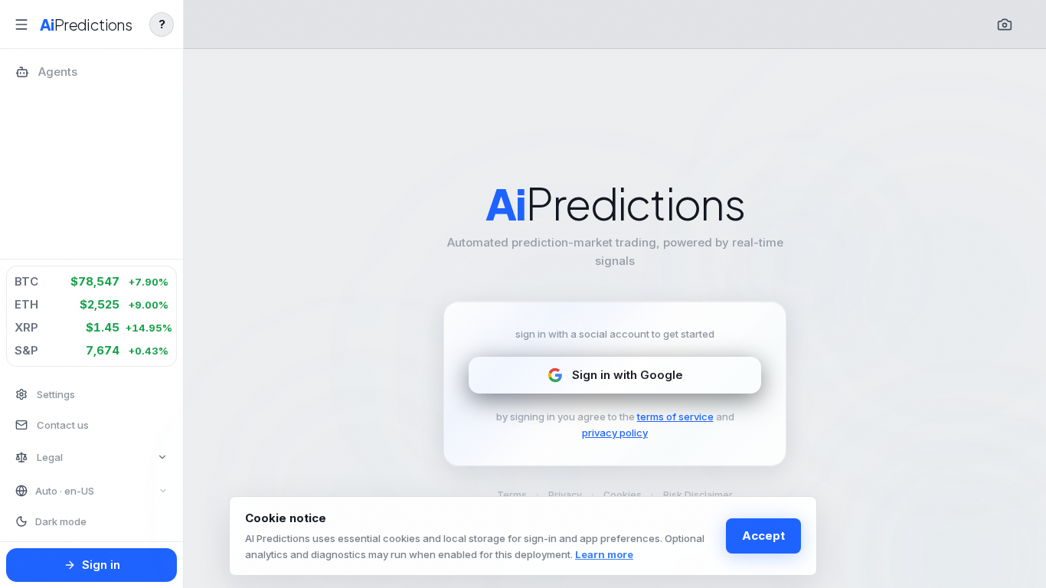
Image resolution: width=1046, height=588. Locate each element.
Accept (763, 535)
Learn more (604, 554)
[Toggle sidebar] (21, 24)
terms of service (675, 416)
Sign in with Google (627, 375)
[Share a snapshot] (1004, 24)
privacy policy (615, 432)
